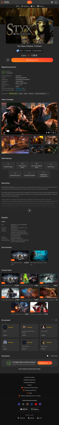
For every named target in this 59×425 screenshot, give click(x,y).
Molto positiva (19, 88)
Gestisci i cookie (29, 415)
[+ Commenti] (56, 320)
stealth (20, 93)
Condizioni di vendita (29, 377)
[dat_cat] (43, 327)
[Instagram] (27, 404)
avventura (31, 93)
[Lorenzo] (5, 342)
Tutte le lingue (54, 356)
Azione (17, 86)
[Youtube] (35, 404)
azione (25, 93)
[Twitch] (40, 404)
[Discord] (19, 404)
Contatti (29, 385)
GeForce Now (14, 93)
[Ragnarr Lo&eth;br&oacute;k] (43, 342)
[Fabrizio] (24, 327)
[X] (23, 404)
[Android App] (35, 409)
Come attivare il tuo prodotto (23, 79)
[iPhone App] (24, 409)
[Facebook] (31, 404)
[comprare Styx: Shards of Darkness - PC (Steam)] (39, 256)
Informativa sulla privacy (29, 380)
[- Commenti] (52, 320)
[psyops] (24, 342)
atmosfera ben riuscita (40, 93)
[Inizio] (5, 2)
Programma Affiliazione (29, 382)
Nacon (17, 83)
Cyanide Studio (19, 81)
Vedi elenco (18, 76)
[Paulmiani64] (5, 327)
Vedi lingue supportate (21, 77)
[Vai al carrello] (52, 2)
